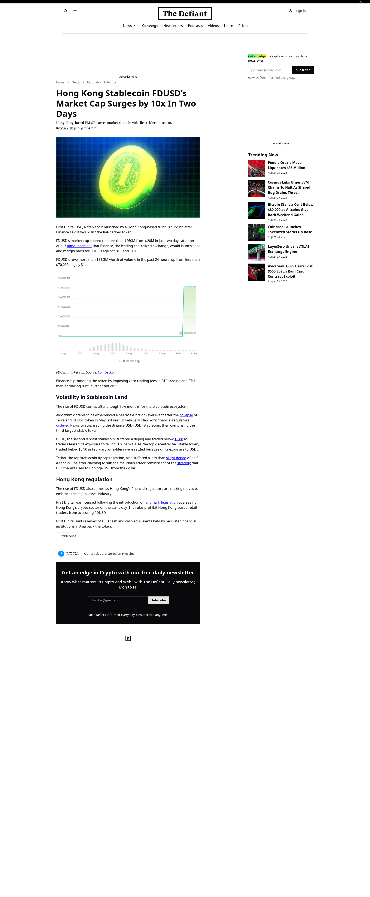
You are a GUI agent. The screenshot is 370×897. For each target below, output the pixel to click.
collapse (186, 415)
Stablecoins (68, 536)
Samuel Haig (68, 128)
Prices (243, 25)
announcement (79, 245)
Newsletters (173, 25)
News (127, 25)
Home (60, 82)
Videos (213, 25)
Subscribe (158, 600)
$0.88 (179, 439)
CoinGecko (106, 372)
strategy (184, 463)
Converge (150, 25)
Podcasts (195, 25)
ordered (62, 425)
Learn (228, 25)
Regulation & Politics (101, 82)
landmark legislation (161, 502)
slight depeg (176, 457)
